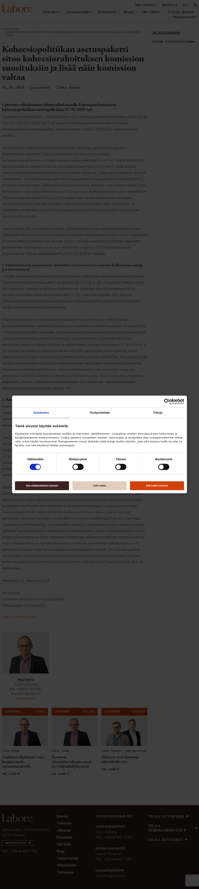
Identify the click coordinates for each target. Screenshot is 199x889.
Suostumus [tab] (41, 412)
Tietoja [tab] (157, 412)
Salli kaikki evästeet (157, 486)
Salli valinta (99, 486)
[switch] (78, 467)
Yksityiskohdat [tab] (99, 412)
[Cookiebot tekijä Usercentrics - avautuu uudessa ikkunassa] (167, 401)
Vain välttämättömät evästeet (42, 486)
